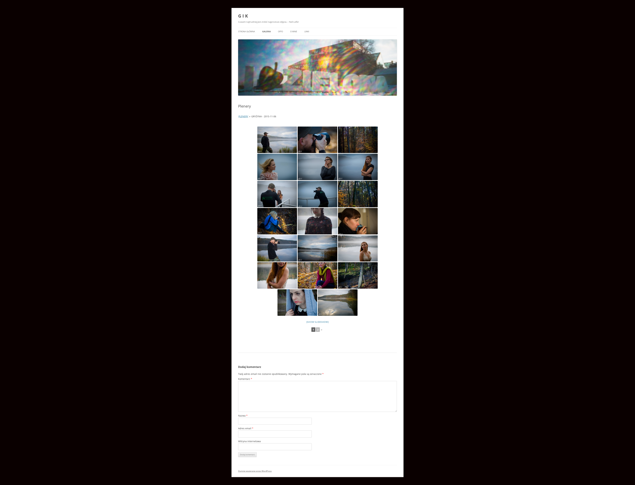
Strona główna (246, 31)
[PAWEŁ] (277, 140)
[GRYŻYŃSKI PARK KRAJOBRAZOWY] (358, 140)
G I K (243, 16)
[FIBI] (358, 167)
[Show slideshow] (317, 321)
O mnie (293, 31)
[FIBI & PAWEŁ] (277, 194)
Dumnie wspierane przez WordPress (255, 471)
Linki (306, 31)
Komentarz (245, 378)
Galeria (266, 31)
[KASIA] (358, 221)
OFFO (280, 31)
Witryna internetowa (249, 441)
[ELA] (317, 167)
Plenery (243, 116)
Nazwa (243, 415)
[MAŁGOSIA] (277, 221)
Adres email (245, 428)
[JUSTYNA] (317, 221)
